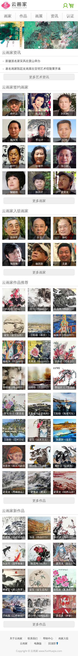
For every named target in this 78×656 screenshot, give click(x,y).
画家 (7, 15)
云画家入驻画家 (15, 210)
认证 (70, 15)
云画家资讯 (11, 52)
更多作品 (39, 500)
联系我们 (33, 638)
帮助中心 (48, 638)
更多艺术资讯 (39, 77)
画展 (39, 15)
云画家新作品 (13, 510)
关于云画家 (16, 638)
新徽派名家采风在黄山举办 (22, 61)
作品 (23, 15)
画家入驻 (63, 638)
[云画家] (14, 3)
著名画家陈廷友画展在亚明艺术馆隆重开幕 (33, 69)
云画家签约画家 (15, 87)
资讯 (54, 15)
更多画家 (39, 200)
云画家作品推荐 (15, 282)
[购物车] (72, 5)
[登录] (65, 5)
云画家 (23, 643)
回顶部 (52, 643)
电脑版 (38, 643)
